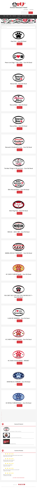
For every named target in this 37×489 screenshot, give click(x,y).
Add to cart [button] (19, 43)
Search (31, 12)
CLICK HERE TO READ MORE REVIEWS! (18, 477)
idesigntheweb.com (32, 486)
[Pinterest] (23, 484)
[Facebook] (19, 484)
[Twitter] (22, 484)
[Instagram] (21, 484)
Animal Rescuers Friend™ (18, 5)
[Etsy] (25, 484)
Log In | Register (25, 9)
